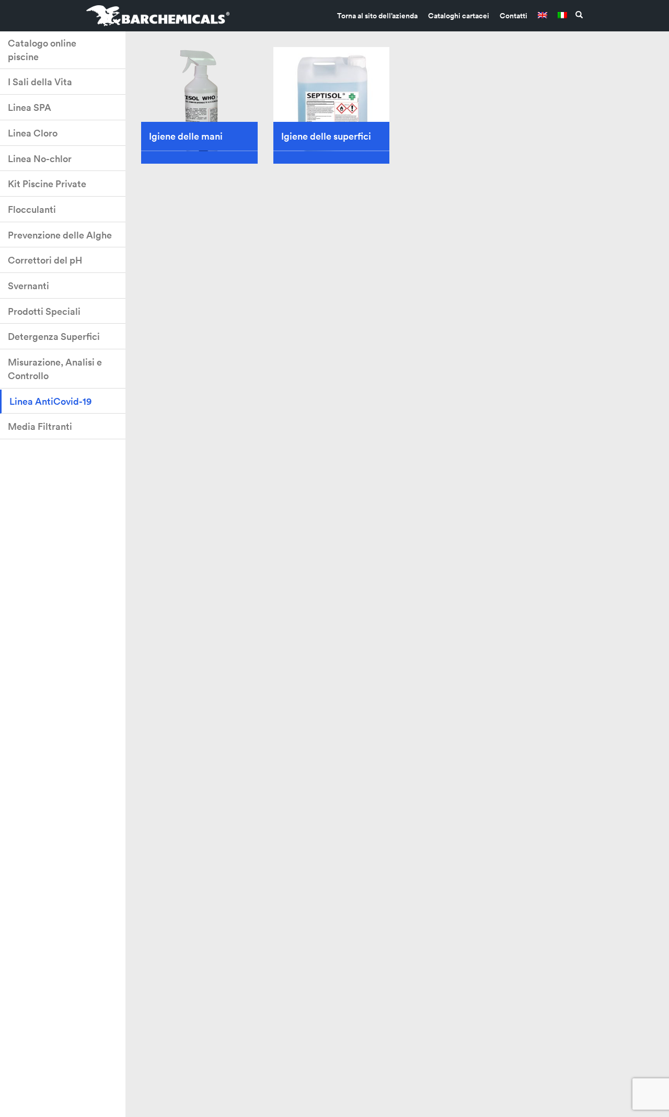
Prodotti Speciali (44, 311)
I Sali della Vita (40, 82)
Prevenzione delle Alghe (60, 235)
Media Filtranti (40, 426)
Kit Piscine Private (47, 184)
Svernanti (28, 286)
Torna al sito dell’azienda (377, 15)
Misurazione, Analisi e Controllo (55, 369)
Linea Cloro (32, 133)
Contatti (513, 15)
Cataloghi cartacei (458, 15)
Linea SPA (29, 107)
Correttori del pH (45, 260)
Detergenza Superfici (54, 336)
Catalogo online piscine (42, 50)
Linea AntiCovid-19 (50, 401)
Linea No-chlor (40, 159)
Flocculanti (32, 209)
